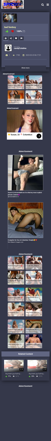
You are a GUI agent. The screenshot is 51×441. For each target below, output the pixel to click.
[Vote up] (7, 31)
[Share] (11, 38)
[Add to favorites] (16, 38)
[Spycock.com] (13, 4)
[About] (5, 38)
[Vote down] (12, 31)
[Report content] (21, 38)
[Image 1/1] (10, 18)
